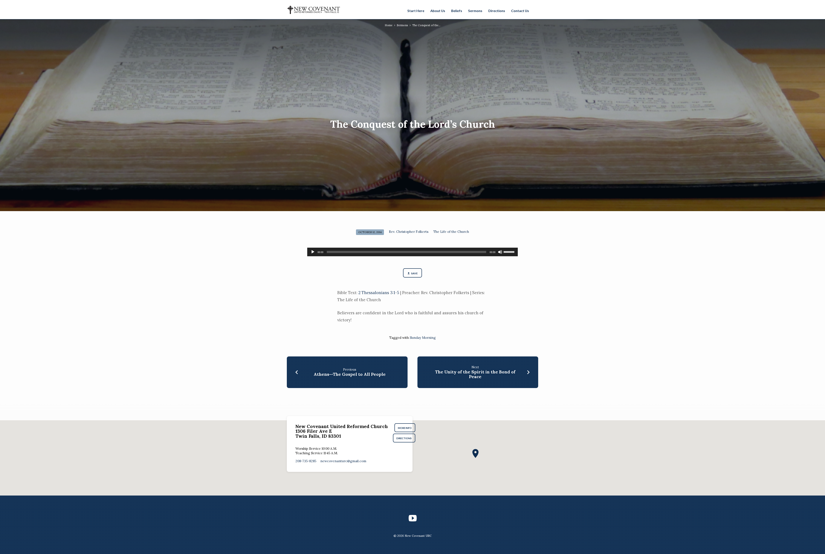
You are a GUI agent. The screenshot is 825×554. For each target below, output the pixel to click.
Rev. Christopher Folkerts (408, 232)
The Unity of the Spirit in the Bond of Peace (475, 374)
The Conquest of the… (426, 25)
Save (414, 273)
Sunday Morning (423, 338)
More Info (405, 428)
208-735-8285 (305, 461)
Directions (496, 11)
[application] (412, 252)
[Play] (313, 252)
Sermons (475, 11)
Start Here (415, 11)
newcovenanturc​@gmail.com (343, 461)
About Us (437, 11)
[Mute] (500, 252)
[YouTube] (412, 518)
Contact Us (520, 11)
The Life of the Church (451, 232)
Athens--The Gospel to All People (350, 374)
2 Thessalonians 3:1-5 (378, 292)
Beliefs (456, 11)
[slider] (510, 251)
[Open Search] (535, 10)
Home (389, 25)
